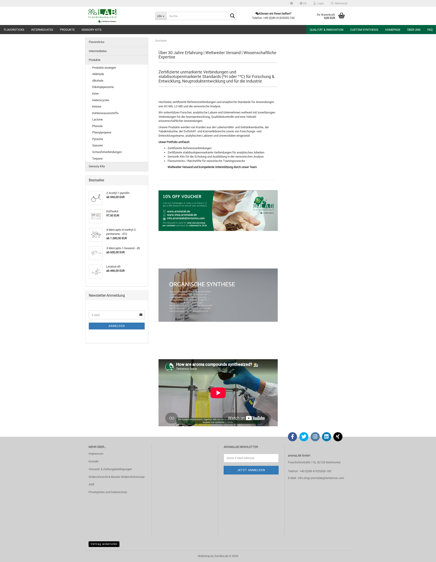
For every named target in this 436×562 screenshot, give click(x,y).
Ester (95, 93)
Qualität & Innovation (326, 29)
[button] (303, 3)
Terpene (97, 158)
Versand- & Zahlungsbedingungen (110, 469)
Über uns (414, 29)
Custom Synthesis (364, 29)
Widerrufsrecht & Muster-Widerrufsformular (117, 477)
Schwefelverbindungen (107, 152)
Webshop (204, 556)
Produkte (67, 29)
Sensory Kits (92, 29)
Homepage (392, 29)
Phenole (97, 126)
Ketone (96, 106)
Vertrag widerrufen (104, 544)
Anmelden (117, 326)
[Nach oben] (423, 555)
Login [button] (320, 3)
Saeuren (97, 145)
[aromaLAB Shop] (118, 16)
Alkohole (97, 80)
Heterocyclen (100, 100)
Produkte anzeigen (104, 67)
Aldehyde (98, 74)
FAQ (430, 29)
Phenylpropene (101, 132)
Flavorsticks (14, 29)
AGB (91, 484)
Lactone (97, 119)
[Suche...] (232, 16)
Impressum (96, 453)
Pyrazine (97, 139)
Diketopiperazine (103, 87)
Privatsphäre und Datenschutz (108, 492)
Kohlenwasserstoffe (105, 113)
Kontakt (94, 461)
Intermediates (42, 29)
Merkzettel (340, 3)
